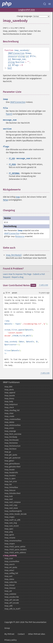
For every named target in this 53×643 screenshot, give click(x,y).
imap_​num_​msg (10, 523)
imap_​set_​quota (10, 567)
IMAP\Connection (16, 53)
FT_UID (12, 158)
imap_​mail (8, 499)
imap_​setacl (9, 570)
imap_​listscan (9, 490)
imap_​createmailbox (12, 419)
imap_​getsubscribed (12, 467)
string (21, 56)
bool (10, 68)
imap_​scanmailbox (11, 561)
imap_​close (8, 413)
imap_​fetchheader (11, 440)
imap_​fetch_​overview (12, 434)
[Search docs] (44, 3)
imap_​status (9, 579)
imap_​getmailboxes (12, 464)
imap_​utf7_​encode (11, 603)
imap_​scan (8, 558)
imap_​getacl (9, 461)
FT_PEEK (12, 164)
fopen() (9, 114)
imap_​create (9, 416)
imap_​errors (9, 428)
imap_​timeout (9, 588)
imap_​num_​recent (11, 526)
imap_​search (9, 564)
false (5, 200)
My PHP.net (9, 634)
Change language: (24, 16)
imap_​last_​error (10, 481)
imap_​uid (8, 591)
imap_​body (8, 401)
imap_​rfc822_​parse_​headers (15, 550)
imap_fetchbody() (14, 255)
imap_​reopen (9, 544)
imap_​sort (8, 576)
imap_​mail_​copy (10, 505)
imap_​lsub (8, 496)
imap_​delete (9, 422)
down (9, 292)
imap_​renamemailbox (13, 541)
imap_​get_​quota (10, 455)
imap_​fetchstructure (12, 446)
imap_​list (8, 484)
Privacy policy (10, 640)
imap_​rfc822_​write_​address (15, 553)
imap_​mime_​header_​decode (15, 514)
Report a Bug (17, 277)
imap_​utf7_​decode (11, 600)
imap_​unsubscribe (11, 597)
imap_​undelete (10, 594)
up (4, 292)
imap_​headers (10, 476)
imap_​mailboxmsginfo (13, 511)
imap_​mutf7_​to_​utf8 (12, 520)
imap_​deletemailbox (12, 425)
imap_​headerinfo (11, 473)
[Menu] (49, 3)
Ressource (19, 236)
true (18, 197)
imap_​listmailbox (11, 487)
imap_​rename (9, 538)
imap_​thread (9, 585)
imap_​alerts (9, 390)
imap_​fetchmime (11, 443)
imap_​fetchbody (10, 437)
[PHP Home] (7, 4)
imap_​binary (9, 399)
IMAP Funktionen (11, 382)
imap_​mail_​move (11, 508)
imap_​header (9, 470)
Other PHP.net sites (36, 634)
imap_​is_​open (9, 478)
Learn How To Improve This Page (17, 274)
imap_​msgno (9, 517)
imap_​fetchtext (10, 449)
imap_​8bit (8, 387)
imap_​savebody (10, 556)
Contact (21, 634)
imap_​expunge (10, 431)
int (27, 56)
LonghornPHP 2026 (26, 10)
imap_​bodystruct (11, 404)
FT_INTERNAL (14, 173)
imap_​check (9, 407)
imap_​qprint (9, 535)
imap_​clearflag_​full (11, 410)
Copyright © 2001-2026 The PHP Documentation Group (25, 625)
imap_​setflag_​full (11, 573)
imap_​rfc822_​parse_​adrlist (14, 547)
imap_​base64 (9, 396)
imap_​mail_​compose (12, 502)
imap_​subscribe (10, 582)
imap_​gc (7, 452)
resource (12, 56)
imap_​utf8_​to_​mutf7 (12, 609)
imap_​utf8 (8, 606)
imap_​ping (8, 532)
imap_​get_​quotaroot (12, 458)
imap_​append (9, 393)
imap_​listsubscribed (12, 493)
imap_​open (8, 529)
